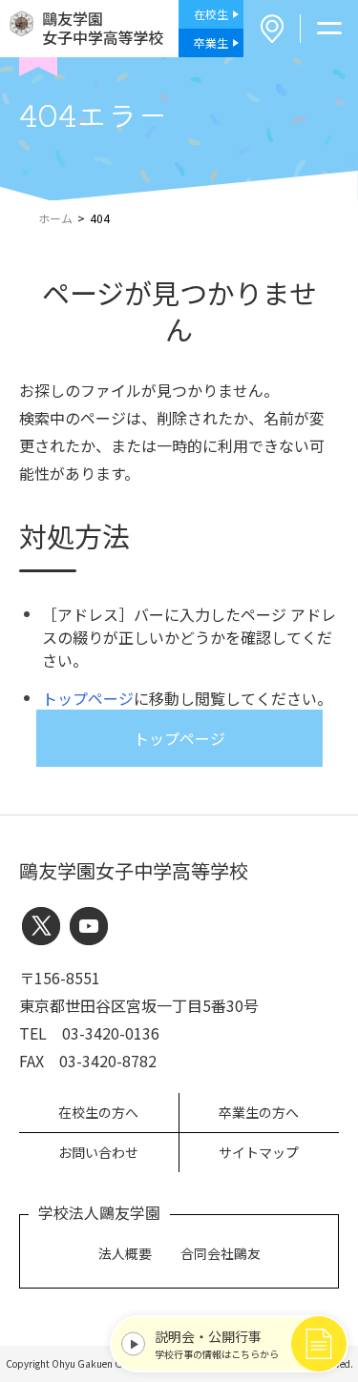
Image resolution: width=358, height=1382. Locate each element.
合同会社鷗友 (220, 1253)
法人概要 (125, 1253)
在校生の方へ (98, 1112)
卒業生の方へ (259, 1112)
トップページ (88, 698)
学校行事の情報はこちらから (217, 1344)
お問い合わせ (98, 1152)
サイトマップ (259, 1152)
